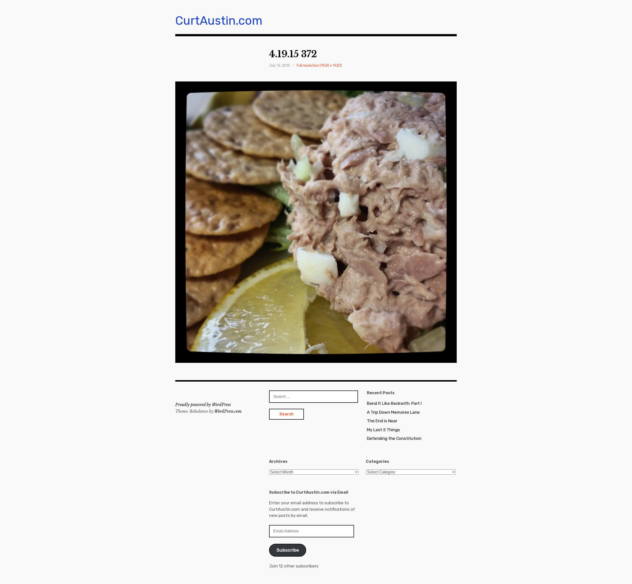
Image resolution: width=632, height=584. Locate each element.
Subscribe (287, 550)
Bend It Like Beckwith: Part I (394, 403)
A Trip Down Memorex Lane (393, 412)
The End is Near (382, 420)
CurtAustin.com (218, 21)
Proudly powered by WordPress (203, 404)
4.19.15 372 (293, 54)
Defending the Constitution (394, 438)
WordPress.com (227, 411)
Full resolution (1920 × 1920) (319, 65)
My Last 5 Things (383, 429)
